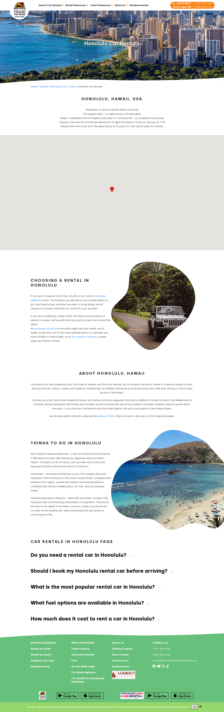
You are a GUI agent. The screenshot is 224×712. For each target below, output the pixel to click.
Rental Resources (75, 5)
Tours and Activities (82, 654)
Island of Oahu (106, 416)
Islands (44, 86)
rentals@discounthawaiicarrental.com (175, 660)
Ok (194, 706)
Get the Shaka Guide (83, 666)
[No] (200, 706)
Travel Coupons (80, 648)
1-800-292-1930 (203, 3)
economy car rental (45, 328)
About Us (120, 5)
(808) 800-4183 (203, 7)
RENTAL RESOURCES (82, 643)
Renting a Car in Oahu (63, 86)
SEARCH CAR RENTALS (43, 643)
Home (34, 86)
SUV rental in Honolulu (84, 336)
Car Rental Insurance (83, 672)
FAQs (74, 660)
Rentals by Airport (41, 654)
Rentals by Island (40, 648)
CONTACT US (160, 643)
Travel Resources (100, 5)
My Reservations (139, 5)
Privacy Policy (120, 660)
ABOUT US (118, 643)
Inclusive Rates (120, 666)
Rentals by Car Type (42, 660)
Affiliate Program (122, 648)
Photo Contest (120, 654)
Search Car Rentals (50, 5)
